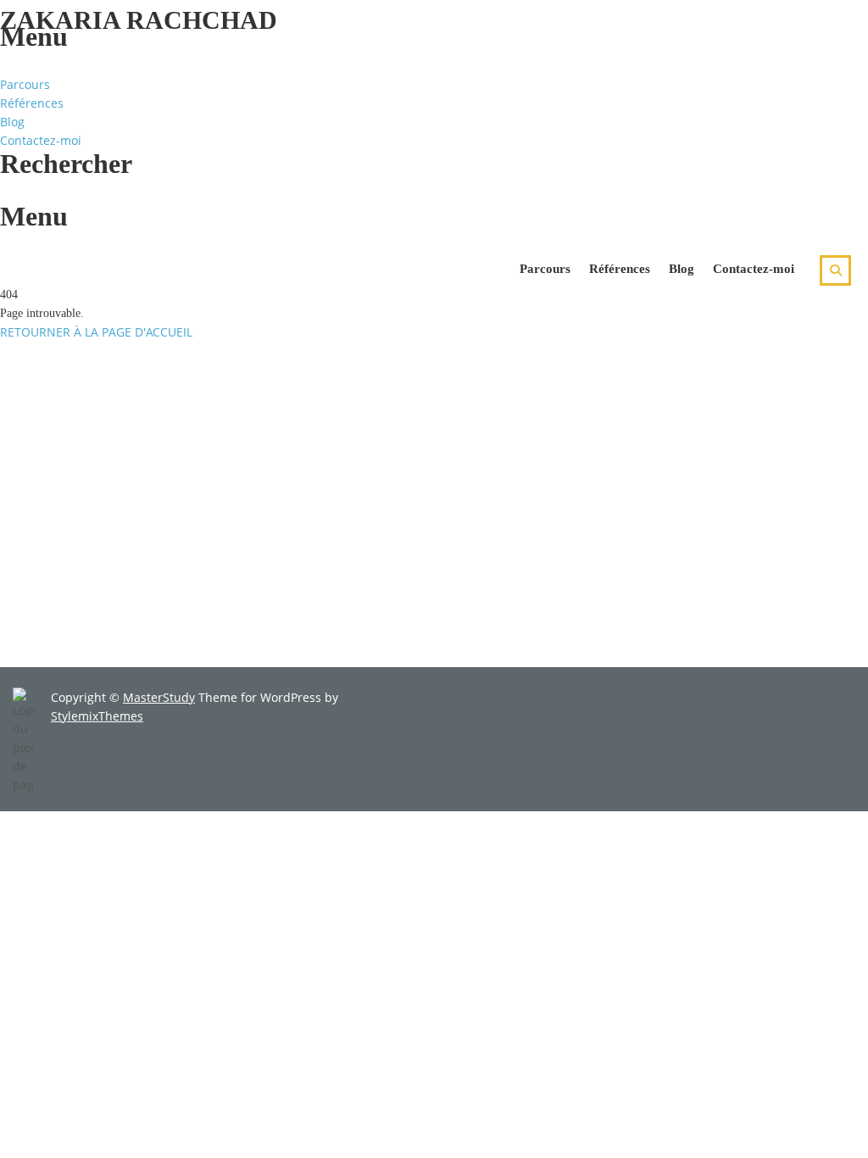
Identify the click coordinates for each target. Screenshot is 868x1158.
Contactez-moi (40, 140)
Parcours (25, 84)
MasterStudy (159, 697)
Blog (12, 122)
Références (32, 103)
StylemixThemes (97, 716)
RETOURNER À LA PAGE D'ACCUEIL (96, 332)
